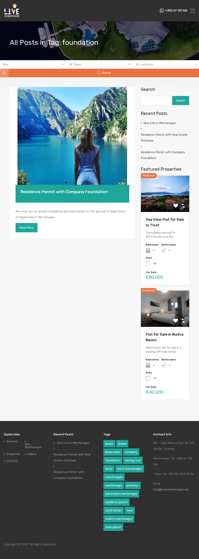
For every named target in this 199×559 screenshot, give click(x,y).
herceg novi (133, 460)
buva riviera (112, 452)
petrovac (133, 485)
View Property (165, 204)
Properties (13, 454)
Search (148, 89)
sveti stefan (113, 510)
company (131, 452)
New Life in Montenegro (159, 123)
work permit (113, 527)
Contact (12, 460)
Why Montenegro (33, 446)
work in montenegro (118, 519)
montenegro (113, 485)
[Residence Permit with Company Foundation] (72, 141)
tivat (130, 510)
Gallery (31, 454)
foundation (112, 460)
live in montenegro (129, 468)
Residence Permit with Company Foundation (64, 191)
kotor (109, 468)
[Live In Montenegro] (11, 16)
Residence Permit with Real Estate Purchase (164, 137)
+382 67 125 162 (176, 10)
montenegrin (114, 477)
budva (122, 443)
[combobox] (33, 64)
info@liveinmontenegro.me (171, 489)
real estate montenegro (121, 494)
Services (11, 441)
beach (109, 443)
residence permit (116, 502)
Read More (26, 227)
